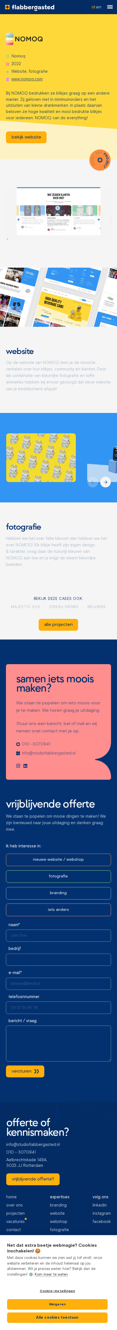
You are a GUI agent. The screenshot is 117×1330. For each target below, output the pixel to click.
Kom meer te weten (51, 1274)
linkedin (100, 1205)
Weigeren (57, 1304)
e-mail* (15, 973)
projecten (15, 1214)
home (11, 1197)
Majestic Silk (25, 607)
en (98, 7)
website (57, 1214)
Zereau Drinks (64, 607)
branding (58, 1205)
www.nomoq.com (27, 79)
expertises (60, 1197)
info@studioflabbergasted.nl (33, 1145)
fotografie (59, 1230)
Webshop (58, 1222)
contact (13, 1230)
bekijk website (26, 137)
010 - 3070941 (21, 1152)
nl (93, 7)
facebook (102, 1222)
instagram (102, 1214)
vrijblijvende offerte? (33, 1179)
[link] (26, 137)
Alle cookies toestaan (57, 1318)
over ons (14, 1205)
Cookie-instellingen (57, 1291)
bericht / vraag (23, 1021)
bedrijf (15, 949)
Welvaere (96, 607)
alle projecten (58, 624)
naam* (14, 925)
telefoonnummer (24, 997)
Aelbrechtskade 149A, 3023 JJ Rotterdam (27, 1163)
